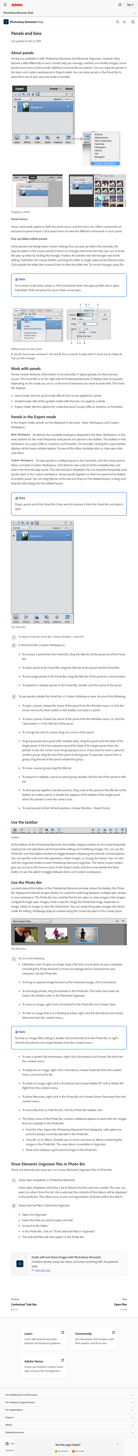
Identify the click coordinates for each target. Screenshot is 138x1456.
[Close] (117, 1444)
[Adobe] (17, 4)
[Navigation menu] (5, 4)
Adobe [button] (8, 1424)
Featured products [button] (14, 1432)
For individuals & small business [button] (21, 1394)
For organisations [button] (14, 1409)
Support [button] (9, 1417)
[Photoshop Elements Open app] (133, 22)
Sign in (130, 4)
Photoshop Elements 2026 (18, 12)
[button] (120, 4)
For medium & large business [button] (20, 1402)
